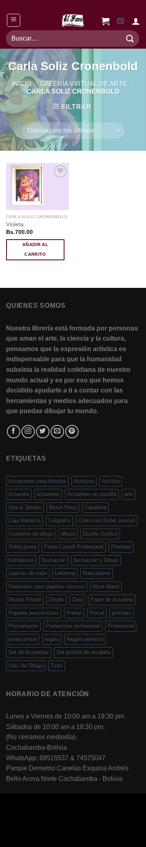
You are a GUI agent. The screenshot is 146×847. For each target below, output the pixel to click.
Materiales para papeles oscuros (47, 586)
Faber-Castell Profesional (73, 547)
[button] (13, 20)
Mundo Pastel (25, 599)
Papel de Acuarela (111, 599)
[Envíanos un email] (57, 431)
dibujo (68, 534)
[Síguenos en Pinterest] (72, 431)
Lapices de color (28, 573)
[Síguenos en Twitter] (42, 431)
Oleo (77, 599)
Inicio (21, 83)
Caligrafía (59, 520)
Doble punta (22, 547)
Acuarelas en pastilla (91, 494)
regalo (52, 639)
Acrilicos (84, 481)
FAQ (130, 824)
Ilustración (53, 560)
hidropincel (21, 560)
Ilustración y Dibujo (95, 560)
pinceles (121, 613)
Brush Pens (63, 507)
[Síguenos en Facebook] (13, 431)
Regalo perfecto (85, 639)
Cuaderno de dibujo (31, 534)
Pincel (97, 613)
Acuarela (19, 494)
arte (128, 494)
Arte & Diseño (25, 507)
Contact (106, 824)
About (20, 824)
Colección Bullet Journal (106, 520)
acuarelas (48, 494)
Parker (74, 613)
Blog (82, 824)
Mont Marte (105, 586)
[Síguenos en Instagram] (28, 431)
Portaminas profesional (73, 626)
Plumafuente (23, 626)
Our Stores (51, 824)
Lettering (65, 573)
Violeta (15, 224)
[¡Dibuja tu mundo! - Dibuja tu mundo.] (73, 20)
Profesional (120, 626)
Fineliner (121, 547)
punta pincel (23, 639)
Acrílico (111, 481)
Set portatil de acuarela (83, 652)
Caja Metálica (25, 520)
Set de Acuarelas (29, 652)
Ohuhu (56, 599)
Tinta (56, 666)
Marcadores (96, 573)
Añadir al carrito (35, 249)
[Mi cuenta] (136, 21)
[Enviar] (130, 38)
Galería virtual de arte (83, 83)
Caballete (95, 507)
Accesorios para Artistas (37, 481)
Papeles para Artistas (34, 613)
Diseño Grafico (100, 534)
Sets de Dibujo (26, 666)
